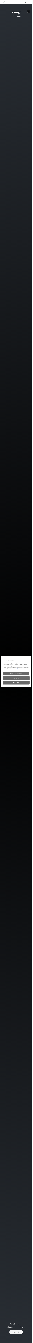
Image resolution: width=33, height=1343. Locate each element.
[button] (6, 2)
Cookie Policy (17, 669)
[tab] (8, 1339)
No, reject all (16, 678)
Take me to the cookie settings (16, 673)
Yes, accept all (16, 682)
